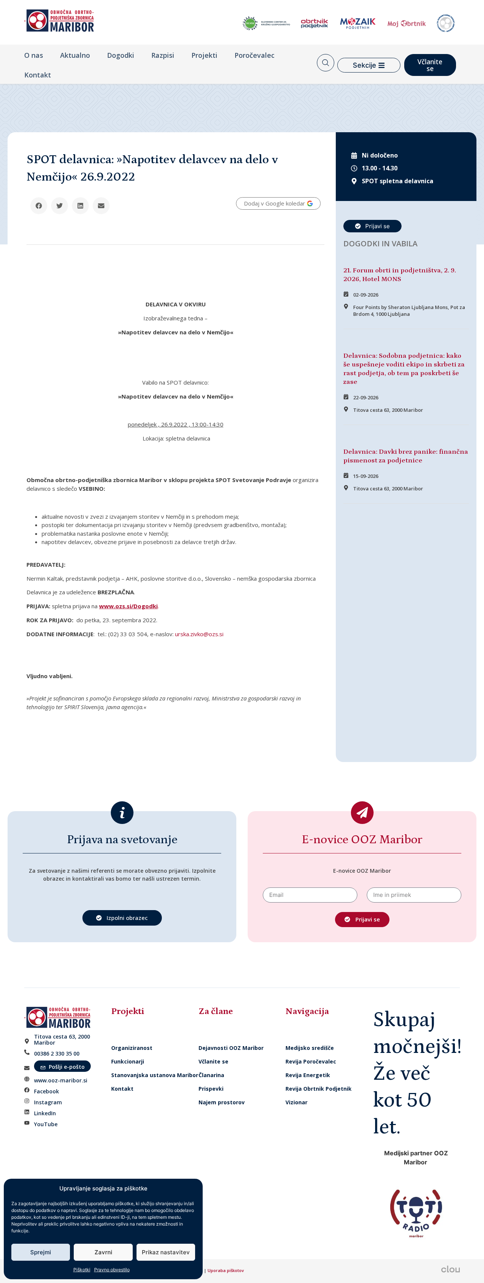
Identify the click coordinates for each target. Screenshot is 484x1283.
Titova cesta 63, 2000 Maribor (62, 1039)
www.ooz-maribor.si (60, 1080)
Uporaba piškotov (226, 1270)
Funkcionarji (127, 1061)
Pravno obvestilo (112, 1269)
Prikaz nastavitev (166, 1252)
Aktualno (75, 55)
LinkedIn (45, 1113)
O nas (33, 55)
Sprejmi (40, 1252)
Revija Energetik (307, 1075)
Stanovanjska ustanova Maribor (154, 1075)
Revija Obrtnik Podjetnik (318, 1088)
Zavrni (103, 1252)
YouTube (45, 1124)
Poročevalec (254, 55)
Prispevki (211, 1088)
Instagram (48, 1102)
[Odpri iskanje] (325, 62)
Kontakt (37, 74)
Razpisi (162, 55)
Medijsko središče (309, 1047)
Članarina (211, 1075)
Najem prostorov (222, 1102)
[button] (38, 205)
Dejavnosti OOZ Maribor (232, 1047)
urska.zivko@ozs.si (199, 634)
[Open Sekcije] (381, 65)
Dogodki (120, 55)
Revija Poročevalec (310, 1061)
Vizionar (296, 1102)
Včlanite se (213, 1061)
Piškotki (81, 1269)
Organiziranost (131, 1047)
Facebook (46, 1091)
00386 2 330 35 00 (56, 1053)
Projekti (204, 55)
